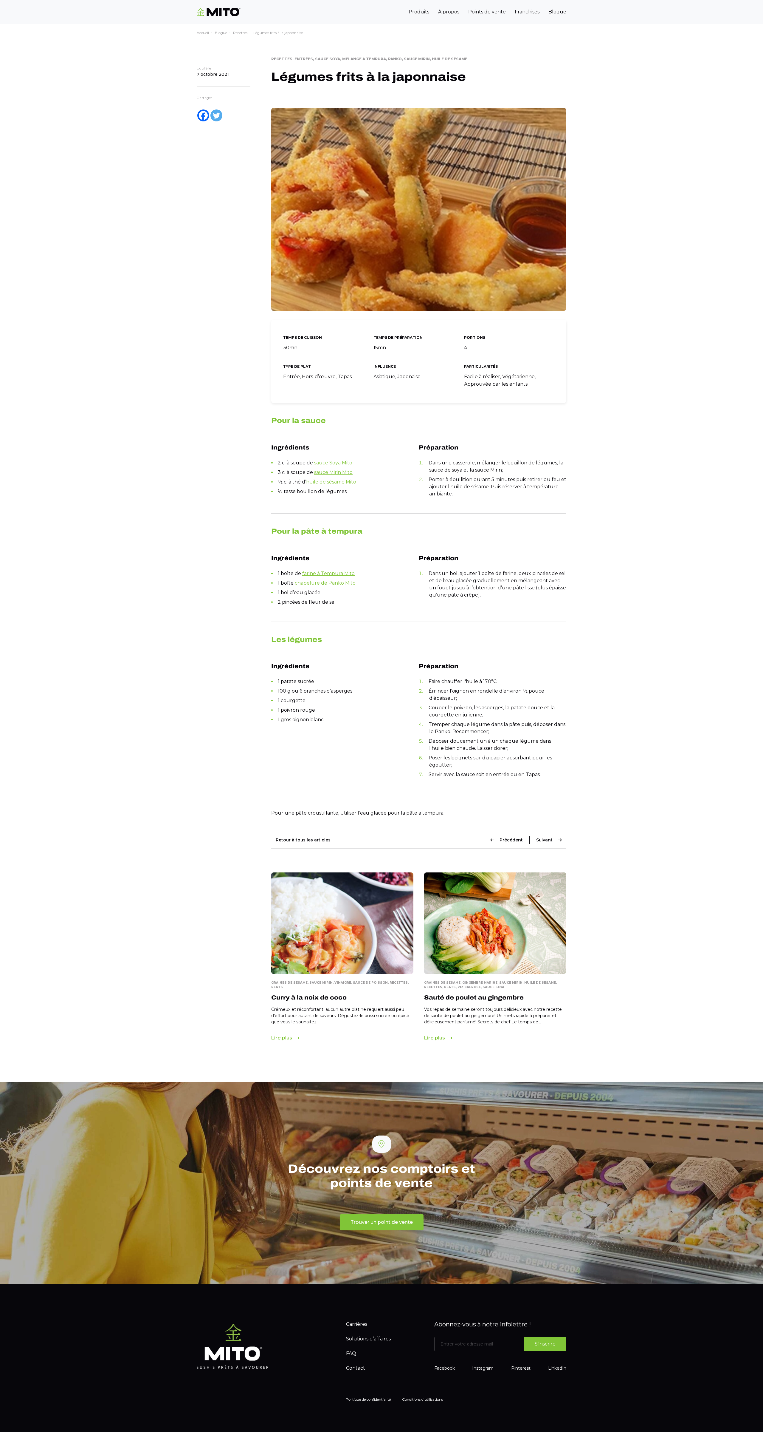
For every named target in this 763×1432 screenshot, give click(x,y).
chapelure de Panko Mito (325, 583)
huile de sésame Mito (331, 482)
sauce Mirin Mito (333, 472)
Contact (355, 1368)
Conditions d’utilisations (422, 1399)
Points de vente (487, 12)
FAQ (351, 1353)
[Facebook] (203, 115)
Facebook (444, 1368)
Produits (419, 12)
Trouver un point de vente (382, 1222)
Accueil (203, 32)
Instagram (483, 1368)
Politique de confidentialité (368, 1399)
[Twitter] (216, 115)
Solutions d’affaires (368, 1339)
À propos (448, 12)
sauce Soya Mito (333, 463)
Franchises (527, 12)
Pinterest (521, 1368)
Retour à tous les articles (303, 840)
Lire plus (281, 1038)
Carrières (356, 1324)
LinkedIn (557, 1368)
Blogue (557, 12)
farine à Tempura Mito (328, 573)
